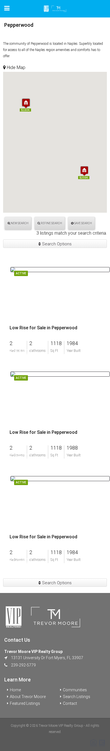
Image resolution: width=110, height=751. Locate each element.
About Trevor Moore (28, 696)
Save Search (83, 223)
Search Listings (76, 696)
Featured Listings (25, 703)
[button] (84, 170)
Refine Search (51, 223)
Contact (70, 703)
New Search (19, 223)
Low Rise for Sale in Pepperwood (43, 327)
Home (15, 690)
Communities (75, 690)
